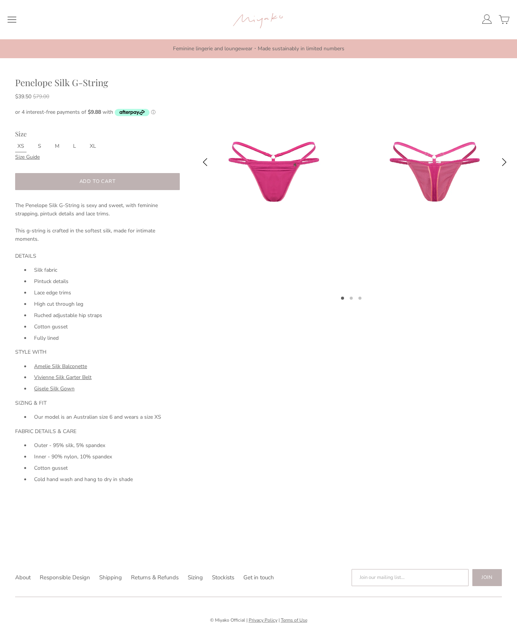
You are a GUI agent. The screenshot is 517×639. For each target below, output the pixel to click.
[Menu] (12, 20)
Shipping (110, 577)
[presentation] (204, 163)
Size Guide (27, 157)
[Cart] (504, 20)
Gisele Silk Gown (54, 388)
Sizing (195, 577)
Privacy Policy (263, 620)
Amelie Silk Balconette (60, 366)
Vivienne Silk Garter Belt (63, 377)
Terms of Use (294, 620)
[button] (345, 297)
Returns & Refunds (155, 577)
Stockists (223, 577)
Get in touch (258, 577)
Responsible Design (65, 577)
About (23, 577)
